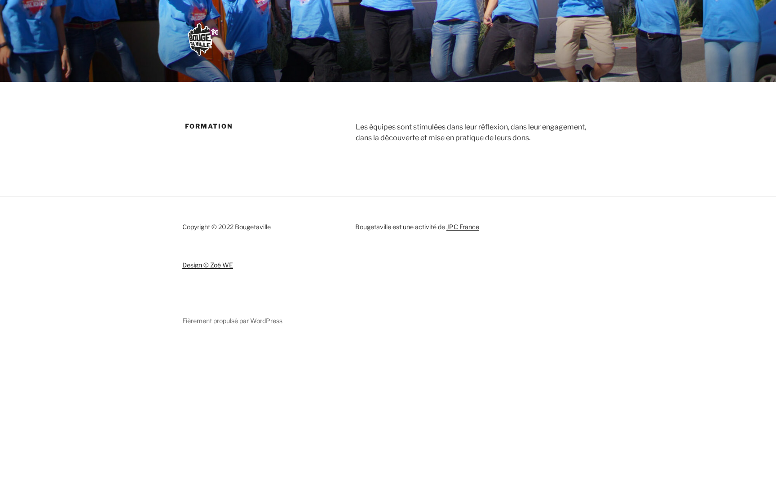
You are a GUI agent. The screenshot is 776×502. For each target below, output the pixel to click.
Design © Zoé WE (207, 265)
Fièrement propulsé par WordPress (232, 320)
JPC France (462, 227)
